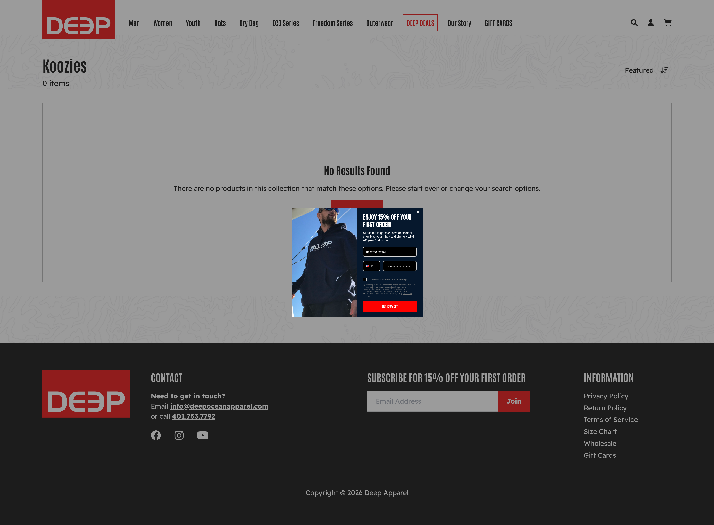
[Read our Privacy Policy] (414, 285)
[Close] (418, 212)
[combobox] (371, 266)
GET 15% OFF (390, 306)
